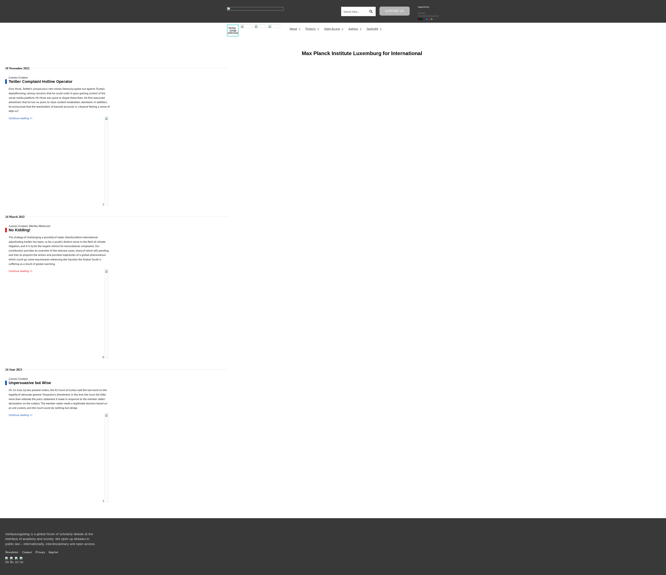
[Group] (255, 8)
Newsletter (12, 552)
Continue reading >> (20, 118)
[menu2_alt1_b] (260, 26)
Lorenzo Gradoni (18, 77)
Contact (27, 552)
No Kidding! (19, 230)
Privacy (40, 552)
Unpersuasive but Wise (30, 383)
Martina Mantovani (39, 226)
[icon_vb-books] (274, 26)
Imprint (53, 552)
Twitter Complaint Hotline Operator (40, 81)
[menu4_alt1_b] (233, 26)
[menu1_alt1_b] (246, 26)
